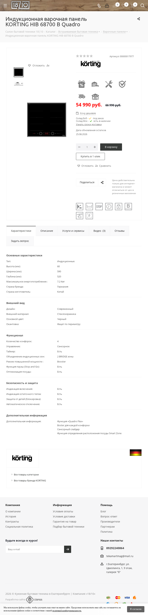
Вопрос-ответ (109, 516)
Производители (110, 521)
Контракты (12, 521)
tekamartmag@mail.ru (119, 556)
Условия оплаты (63, 511)
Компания (12, 505)
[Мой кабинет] (107, 5)
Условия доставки (64, 516)
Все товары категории (26, 474)
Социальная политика (19, 526)
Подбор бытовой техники (68, 526)
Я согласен (136, 609)
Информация (62, 505)
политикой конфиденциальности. (67, 610)
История (10, 516)
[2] (81, 56)
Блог (103, 511)
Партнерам (108, 526)
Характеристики (21, 230)
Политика (106, 531)
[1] (77, 56)
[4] (88, 56)
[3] (84, 56)
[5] (91, 56)
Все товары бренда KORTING (30, 480)
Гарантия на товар (64, 521)
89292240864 (115, 548)
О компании (13, 511)
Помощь (106, 505)
